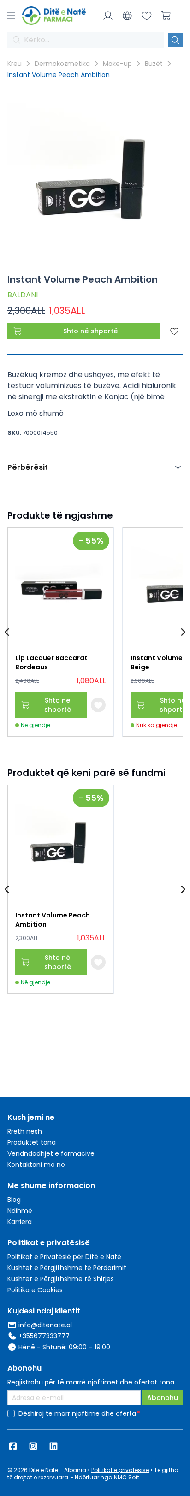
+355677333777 (44, 1336)
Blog (14, 1199)
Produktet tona (31, 1142)
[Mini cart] (166, 15)
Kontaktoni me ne (36, 1164)
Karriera (19, 1221)
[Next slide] (182, 632)
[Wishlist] (146, 15)
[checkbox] (11, 1413)
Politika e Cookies (35, 1290)
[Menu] (11, 15)
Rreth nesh (24, 1131)
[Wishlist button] (98, 705)
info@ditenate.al (45, 1325)
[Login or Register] (108, 15)
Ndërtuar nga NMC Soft (107, 1477)
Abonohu (162, 1397)
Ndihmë (19, 1210)
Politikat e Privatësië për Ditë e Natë (64, 1256)
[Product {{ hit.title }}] (60, 587)
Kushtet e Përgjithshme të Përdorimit (66, 1267)
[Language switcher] (127, 15)
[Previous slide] (7, 632)
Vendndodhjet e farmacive (51, 1153)
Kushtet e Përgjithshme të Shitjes (60, 1278)
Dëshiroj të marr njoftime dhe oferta (77, 1413)
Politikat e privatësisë (120, 1470)
